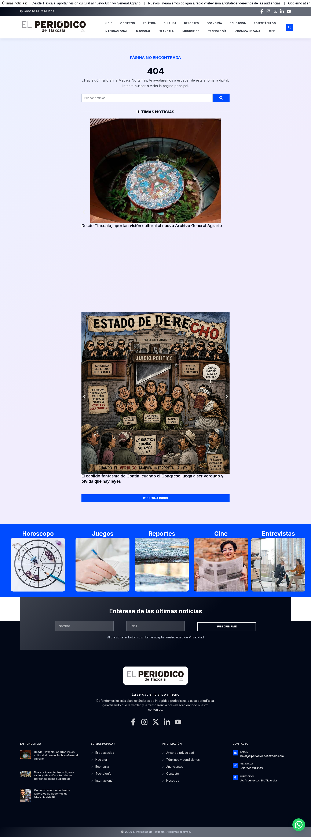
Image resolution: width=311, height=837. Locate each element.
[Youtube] (289, 11)
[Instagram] (268, 11)
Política (149, 23)
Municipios (190, 31)
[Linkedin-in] (282, 11)
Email (244, 751)
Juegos (102, 533)
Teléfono (246, 764)
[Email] (235, 752)
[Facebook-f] (262, 11)
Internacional (116, 31)
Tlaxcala (166, 31)
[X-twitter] (275, 11)
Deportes (191, 23)
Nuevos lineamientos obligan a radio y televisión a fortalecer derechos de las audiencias (214, 3)
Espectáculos (264, 23)
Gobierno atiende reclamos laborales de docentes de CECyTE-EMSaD (52, 793)
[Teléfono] (235, 765)
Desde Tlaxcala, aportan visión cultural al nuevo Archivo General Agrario (86, 3)
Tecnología (217, 31)
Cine (272, 31)
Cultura (170, 23)
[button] (289, 27)
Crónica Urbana (247, 31)
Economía (214, 23)
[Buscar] (221, 98)
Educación (238, 23)
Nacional (143, 31)
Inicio (108, 23)
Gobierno (127, 23)
